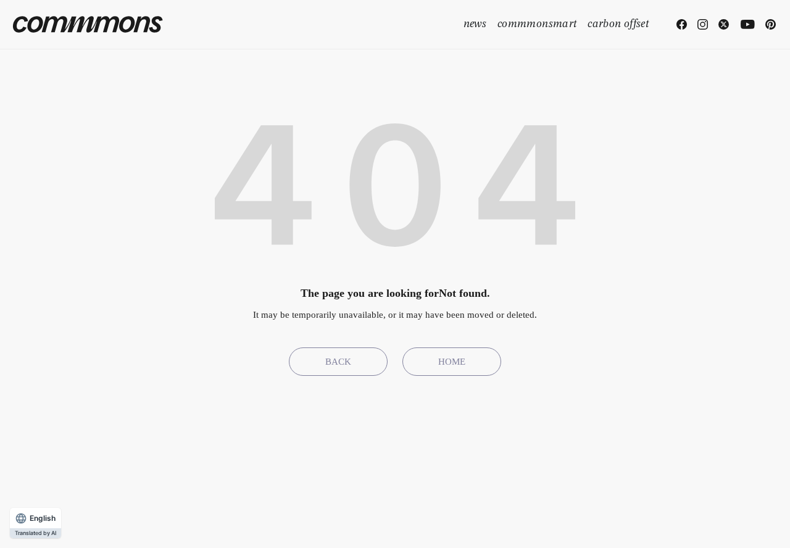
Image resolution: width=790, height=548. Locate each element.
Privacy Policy (676, 523)
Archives (377, 523)
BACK (338, 362)
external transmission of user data (546, 523)
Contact (431, 523)
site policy (747, 523)
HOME (451, 362)
